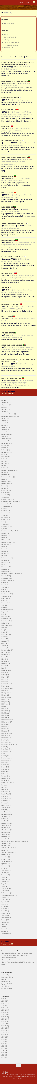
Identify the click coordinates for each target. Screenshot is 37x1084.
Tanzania (4, 875)
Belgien (3, 457)
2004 (3, 1008)
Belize (3, 459)
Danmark (4, 526)
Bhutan (3, 466)
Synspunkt (4, 988)
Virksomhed (8, 48)
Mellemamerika (6, 720)
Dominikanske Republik (9, 531)
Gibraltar (4, 591)
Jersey (3, 645)
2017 (3, 1037)
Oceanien (4, 769)
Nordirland (4, 762)
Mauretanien (5, 715)
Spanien (4, 843)
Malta (3, 708)
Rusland (4, 801)
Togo (3, 884)
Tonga (3, 886)
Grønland (4, 596)
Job (5, 40)
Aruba (3, 432)
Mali (2, 706)
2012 (3, 1026)
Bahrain (4, 445)
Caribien (4, 497)
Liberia (3, 679)
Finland (3, 569)
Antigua (3, 425)
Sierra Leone (5, 825)
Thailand (4, 879)
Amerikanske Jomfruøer (9, 416)
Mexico (3, 724)
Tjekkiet (4, 882)
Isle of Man (5, 634)
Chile (3, 508)
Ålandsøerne (5, 403)
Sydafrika (4, 859)
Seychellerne (5, 823)
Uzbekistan (5, 913)
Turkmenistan (5, 893)
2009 (3, 1019)
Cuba (3, 522)
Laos (3, 668)
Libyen (3, 681)
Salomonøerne (6, 807)
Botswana (4, 472)
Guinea (3, 607)
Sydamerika (5, 861)
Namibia (4, 740)
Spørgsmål (5, 984)
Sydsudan (4, 866)
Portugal (4, 792)
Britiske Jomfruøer (7, 477)
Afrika (3, 407)
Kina (3, 659)
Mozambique (5, 738)
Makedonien (5, 697)
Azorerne (4, 441)
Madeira (4, 695)
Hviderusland (5, 621)
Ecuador (4, 533)
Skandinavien (5, 830)
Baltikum (4, 450)
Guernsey (4, 605)
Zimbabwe (4, 933)
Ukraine (4, 904)
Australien (4, 439)
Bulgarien (4, 481)
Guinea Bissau (6, 609)
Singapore (4, 828)
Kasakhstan (5, 654)
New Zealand (5, 749)
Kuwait (3, 666)
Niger (3, 753)
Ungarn (3, 906)
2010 (3, 1021)
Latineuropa (5, 670)
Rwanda (4, 803)
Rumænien (5, 798)
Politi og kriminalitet (10, 45)
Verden (3, 920)
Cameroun (4, 493)
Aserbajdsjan (5, 434)
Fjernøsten (4, 571)
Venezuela (4, 918)
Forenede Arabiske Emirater (10, 573)
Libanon (4, 677)
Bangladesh (5, 452)
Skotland (4, 832)
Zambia (3, 931)
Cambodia (4, 490)
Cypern (3, 524)
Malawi (3, 699)
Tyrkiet (3, 897)
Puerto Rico (5, 794)
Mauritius (4, 717)
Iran (2, 630)
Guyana (4, 612)
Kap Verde (4, 652)
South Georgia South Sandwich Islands (13, 841)
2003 (3, 1005)
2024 (3, 1053)
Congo (3, 515)
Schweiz (4, 816)
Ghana (3, 589)
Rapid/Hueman (23, 1076)
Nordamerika (5, 758)
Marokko (4, 711)
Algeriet (3, 412)
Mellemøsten (5, 722)
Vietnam (4, 922)
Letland (3, 675)
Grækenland (5, 594)
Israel (3, 636)
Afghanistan (5, 405)
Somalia (4, 839)
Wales (3, 924)
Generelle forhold (9, 37)
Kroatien (4, 663)
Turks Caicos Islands (8, 895)
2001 (3, 1001)
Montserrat (5, 735)
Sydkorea (4, 864)
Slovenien (4, 837)
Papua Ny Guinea (7, 783)
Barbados (4, 454)
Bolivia (3, 468)
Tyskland (4, 900)
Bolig (5, 34)
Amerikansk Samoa (7, 414)
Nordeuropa (5, 760)
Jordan (3, 648)
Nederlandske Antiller (8, 744)
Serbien (4, 821)
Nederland (4, 742)
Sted (3, 986)
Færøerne (4, 562)
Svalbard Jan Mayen (8, 852)
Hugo (17, 1078)
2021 (3, 1046)
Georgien (4, 587)
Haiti (3, 614)
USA (3, 911)
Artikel (3, 975)
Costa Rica (5, 519)
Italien (3, 639)
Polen (3, 789)
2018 (3, 1039)
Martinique (4, 713)
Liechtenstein (5, 684)
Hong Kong (5, 618)
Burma (3, 486)
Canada (4, 495)
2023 (3, 1050)
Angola (3, 421)
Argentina (4, 427)
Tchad (3, 877)
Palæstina (4, 778)
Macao (3, 690)
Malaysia (4, 702)
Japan (3, 643)
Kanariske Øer (6, 650)
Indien (3, 623)
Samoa (3, 810)
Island (3, 632)
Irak (2, 627)
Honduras (4, 616)
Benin (3, 461)
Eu (2, 555)
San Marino (5, 812)
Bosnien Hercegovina (8, 470)
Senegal (4, 819)
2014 (3, 1030)
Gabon (3, 582)
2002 (3, 1003)
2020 (3, 1044)
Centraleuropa (6, 506)
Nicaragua (4, 751)
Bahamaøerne (6, 443)
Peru (3, 787)
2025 (3, 1055)
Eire (2, 537)
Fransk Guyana (6, 578)
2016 (3, 1035)
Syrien (3, 868)
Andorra (4, 418)
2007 (3, 1014)
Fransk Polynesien (7, 580)
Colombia (4, 511)
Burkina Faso (5, 484)
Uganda (4, 902)
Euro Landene (5, 558)
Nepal (3, 747)
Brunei (3, 479)
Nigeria (3, 756)
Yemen (3, 927)
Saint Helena (5, 805)
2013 (3, 1028)
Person (3, 981)
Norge (3, 767)
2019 (3, 1041)
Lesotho (4, 672)
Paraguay (4, 785)
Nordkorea (4, 765)
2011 (3, 1023)
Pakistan (4, 776)
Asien (3, 436)
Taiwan (3, 873)
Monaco (4, 729)
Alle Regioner (8, 23)
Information (5, 977)
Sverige (4, 855)
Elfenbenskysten (6, 542)
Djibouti (3, 528)
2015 (3, 1032)
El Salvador (5, 540)
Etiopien (4, 553)
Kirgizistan (4, 661)
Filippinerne (5, 567)
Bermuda (4, 463)
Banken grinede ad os (9, 957)
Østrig (3, 771)
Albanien (4, 409)
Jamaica (4, 641)
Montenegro (5, 733)
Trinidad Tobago (6, 888)
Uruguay (4, 909)
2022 (3, 1048)
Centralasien (5, 504)
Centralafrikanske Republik (9, 502)
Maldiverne (5, 704)
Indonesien (5, 625)
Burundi (4, 488)
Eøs (2, 546)
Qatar (3, 796)
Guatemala (5, 603)
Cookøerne (5, 517)
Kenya (3, 657)
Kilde (3, 979)
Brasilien (4, 475)
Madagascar (5, 693)
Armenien (4, 430)
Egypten (4, 535)
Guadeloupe (5, 598)
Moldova (4, 726)
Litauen (3, 686)
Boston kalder (6, 960)
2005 (3, 1010)
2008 (3, 1017)
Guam (3, 600)
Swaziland (4, 857)
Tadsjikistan (5, 870)
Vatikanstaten (5, 915)
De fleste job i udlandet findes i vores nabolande (17, 953)
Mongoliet (4, 731)
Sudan (3, 850)
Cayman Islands (6, 499)
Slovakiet (4, 834)
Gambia (4, 585)
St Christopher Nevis (8, 848)
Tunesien (4, 891)
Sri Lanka (4, 846)
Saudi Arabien (5, 814)
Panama (4, 780)
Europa (3, 560)
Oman (3, 774)
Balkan (3, 448)
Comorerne (5, 513)
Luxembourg (5, 688)
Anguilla (4, 423)
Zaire (3, 929)
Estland (3, 551)
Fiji (2, 564)
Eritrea (3, 549)
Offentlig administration (11, 42)
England (4, 544)
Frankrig (4, 576)
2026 (3, 1057)
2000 (3, 999)
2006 (3, 1012)
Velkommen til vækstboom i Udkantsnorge (15, 955)
